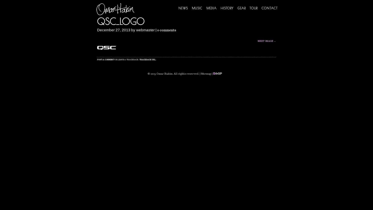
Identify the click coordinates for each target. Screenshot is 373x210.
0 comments (166, 30)
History (227, 8)
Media (212, 8)
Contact (270, 8)
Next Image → (267, 41)
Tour (254, 8)
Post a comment (105, 59)
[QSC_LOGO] (107, 49)
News (183, 8)
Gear (242, 8)
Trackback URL (147, 59)
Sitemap (206, 73)
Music (197, 8)
